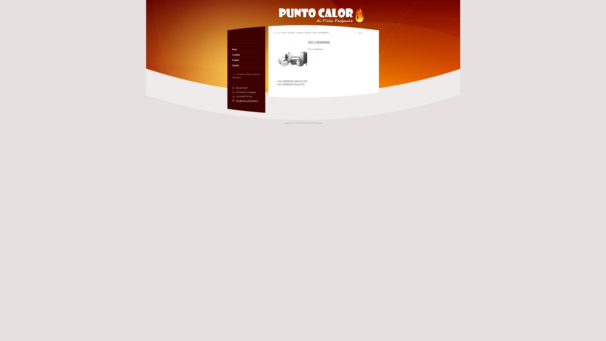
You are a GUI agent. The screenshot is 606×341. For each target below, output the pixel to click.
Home (234, 49)
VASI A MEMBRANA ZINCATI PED (291, 84)
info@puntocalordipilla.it (247, 101)
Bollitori (308, 33)
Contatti (235, 65)
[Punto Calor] (233, 38)
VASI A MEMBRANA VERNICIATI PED (292, 81)
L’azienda (236, 55)
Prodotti (235, 60)
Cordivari (299, 33)
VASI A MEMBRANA (320, 33)
